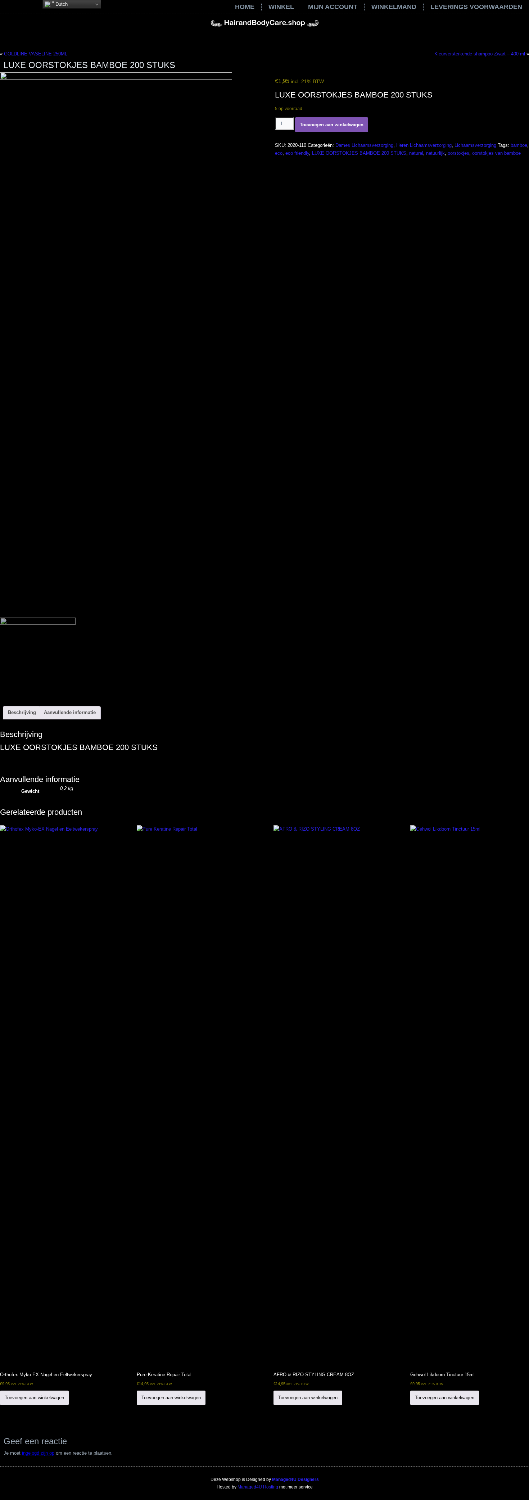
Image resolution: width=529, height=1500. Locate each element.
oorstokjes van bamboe (496, 153)
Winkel (281, 6)
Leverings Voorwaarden (476, 6)
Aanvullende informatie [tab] (70, 712)
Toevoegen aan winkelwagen (331, 124)
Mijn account (332, 6)
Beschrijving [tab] (22, 712)
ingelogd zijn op (38, 1453)
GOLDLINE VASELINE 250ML (35, 54)
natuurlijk (435, 153)
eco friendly (297, 153)
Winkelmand (393, 6)
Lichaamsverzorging (475, 145)
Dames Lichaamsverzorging (364, 145)
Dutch (61, 4)
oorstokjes (458, 153)
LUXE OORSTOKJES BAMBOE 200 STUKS (359, 153)
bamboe (519, 145)
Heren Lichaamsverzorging (424, 145)
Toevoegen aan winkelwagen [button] (34, 1397)
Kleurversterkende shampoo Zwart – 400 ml (479, 54)
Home (244, 6)
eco (278, 153)
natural (416, 153)
